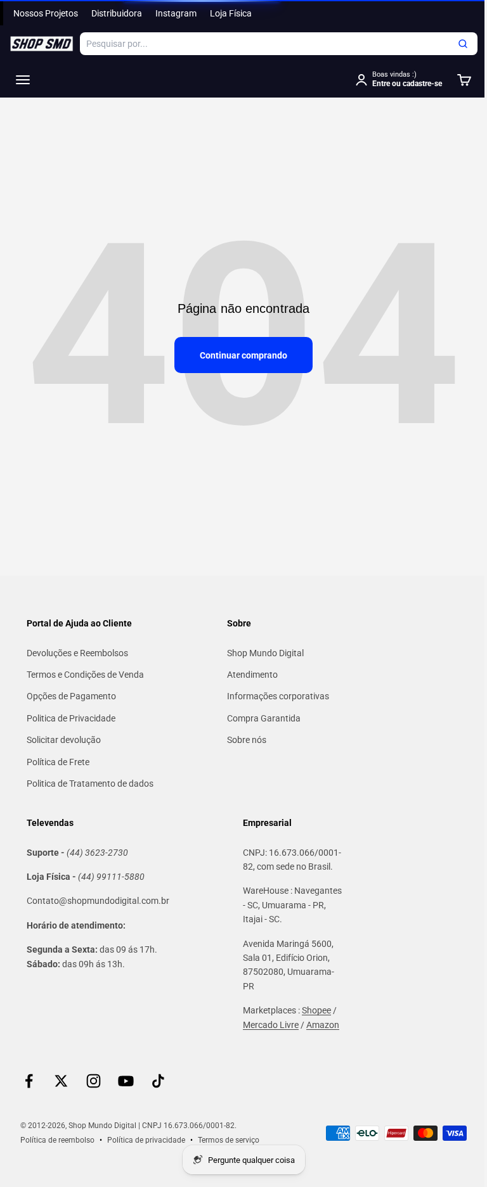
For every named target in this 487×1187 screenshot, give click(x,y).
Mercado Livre (271, 1025)
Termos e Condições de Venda (85, 675)
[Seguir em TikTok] (158, 1080)
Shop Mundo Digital (265, 653)
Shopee (316, 1010)
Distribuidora (116, 13)
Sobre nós (246, 740)
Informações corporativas (278, 696)
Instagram (176, 13)
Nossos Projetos (45, 13)
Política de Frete (58, 762)
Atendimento (252, 675)
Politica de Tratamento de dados (90, 783)
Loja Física (231, 13)
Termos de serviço (228, 1140)
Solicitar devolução (64, 740)
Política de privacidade (146, 1140)
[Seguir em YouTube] (125, 1080)
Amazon (322, 1025)
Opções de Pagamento (71, 696)
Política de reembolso (57, 1140)
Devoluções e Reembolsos (77, 653)
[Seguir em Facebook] (28, 1080)
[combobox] (278, 43)
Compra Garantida (264, 718)
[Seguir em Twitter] (61, 1080)
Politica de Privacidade (71, 718)
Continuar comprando (243, 355)
